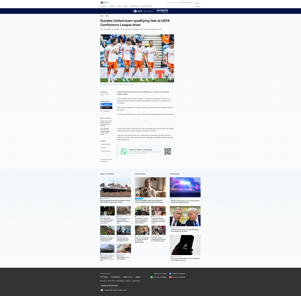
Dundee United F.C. (106, 144)
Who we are (103, 280)
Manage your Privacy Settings (109, 285)
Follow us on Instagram (178, 277)
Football (103, 147)
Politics (125, 6)
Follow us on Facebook (178, 273)
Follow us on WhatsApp (160, 277)
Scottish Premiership (106, 151)
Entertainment (134, 6)
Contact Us (128, 280)
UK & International (146, 6)
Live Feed (197, 6)
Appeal (138, 277)
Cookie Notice (136, 280)
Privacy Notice (120, 280)
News (102, 16)
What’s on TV (127, 277)
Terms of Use (111, 280)
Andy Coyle (103, 92)
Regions (112, 6)
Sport (119, 6)
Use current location (187, 2)
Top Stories (103, 6)
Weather (169, 2)
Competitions (115, 277)
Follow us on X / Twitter (160, 273)
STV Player (104, 277)
